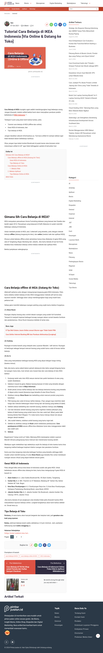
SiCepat (71, 275)
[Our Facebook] (12, 642)
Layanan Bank (74, 240)
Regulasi (72, 266)
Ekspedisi (72, 205)
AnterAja (72, 188)
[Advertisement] (35, 92)
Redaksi (78, 621)
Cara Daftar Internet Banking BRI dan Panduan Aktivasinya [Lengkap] (31, 334)
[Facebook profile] (23, 585)
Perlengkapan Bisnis (76, 262)
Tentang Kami (80, 613)
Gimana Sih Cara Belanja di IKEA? (18, 155)
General (71, 210)
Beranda (7, 13)
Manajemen (40, 3)
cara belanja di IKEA (12, 556)
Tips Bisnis (73, 288)
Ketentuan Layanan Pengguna (87, 625)
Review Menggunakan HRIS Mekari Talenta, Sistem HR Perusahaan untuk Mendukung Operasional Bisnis (82, 133)
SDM (70, 270)
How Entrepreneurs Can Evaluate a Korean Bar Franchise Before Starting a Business (82, 43)
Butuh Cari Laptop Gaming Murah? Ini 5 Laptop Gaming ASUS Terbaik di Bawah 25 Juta (83, 98)
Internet (6, 9)
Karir (70, 231)
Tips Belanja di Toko (17, 163)
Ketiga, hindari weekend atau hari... (16, 533)
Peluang (72, 257)
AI (69, 183)
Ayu (11, 23)
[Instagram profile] (21, 585)
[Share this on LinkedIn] (64, 24)
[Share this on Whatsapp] (51, 24)
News (17, 3)
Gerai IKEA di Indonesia (18, 160)
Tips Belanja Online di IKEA (19, 174)
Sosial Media (16, 9)
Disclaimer (79, 633)
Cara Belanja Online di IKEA (17, 166)
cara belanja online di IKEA (29, 556)
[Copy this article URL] (47, 24)
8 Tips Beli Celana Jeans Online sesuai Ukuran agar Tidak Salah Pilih (31, 330)
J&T (70, 223)
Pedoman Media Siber (83, 637)
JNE (70, 227)
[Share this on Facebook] (60, 24)
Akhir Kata (9, 177)
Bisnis (26, 3)
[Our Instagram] (6, 642)
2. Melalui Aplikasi (14, 171)
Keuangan (72, 236)
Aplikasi (24, 9)
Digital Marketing (56, 3)
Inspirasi (72, 214)
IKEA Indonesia (19, 115)
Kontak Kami (80, 617)
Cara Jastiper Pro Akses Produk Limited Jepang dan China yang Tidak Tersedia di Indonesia (83, 85)
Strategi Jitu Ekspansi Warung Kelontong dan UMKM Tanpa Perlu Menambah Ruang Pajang (83, 31)
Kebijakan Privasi (82, 629)
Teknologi (84, 3)
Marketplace (71, 3)
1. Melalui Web (15, 169)
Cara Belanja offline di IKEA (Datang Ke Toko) (24, 158)
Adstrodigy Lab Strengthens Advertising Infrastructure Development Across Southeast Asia (83, 120)
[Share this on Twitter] (56, 24)
